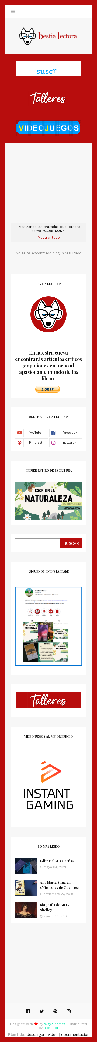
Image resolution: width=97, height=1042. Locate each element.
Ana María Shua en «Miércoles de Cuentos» (59, 885)
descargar (35, 1034)
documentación (75, 1034)
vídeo (53, 1034)
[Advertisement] (48, 178)
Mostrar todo (48, 238)
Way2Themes (55, 1024)
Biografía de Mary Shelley (54, 907)
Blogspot (51, 1028)
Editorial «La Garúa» (57, 860)
